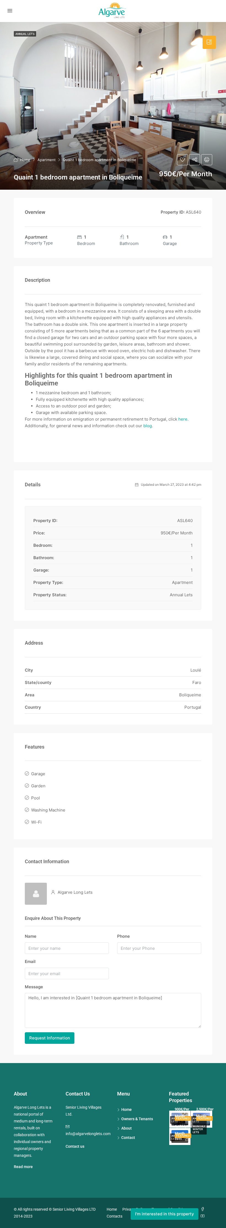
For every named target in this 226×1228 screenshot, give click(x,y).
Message (34, 986)
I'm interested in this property (164, 1213)
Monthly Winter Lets (199, 1129)
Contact (128, 1137)
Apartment (46, 160)
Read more (23, 1166)
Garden (38, 785)
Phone (123, 936)
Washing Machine (48, 810)
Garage (38, 773)
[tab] (209, 42)
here (182, 419)
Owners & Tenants (137, 1119)
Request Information (49, 1038)
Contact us (75, 1146)
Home (25, 160)
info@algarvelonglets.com (88, 1134)
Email (30, 961)
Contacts (114, 1216)
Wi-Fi (36, 822)
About (126, 1128)
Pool (35, 798)
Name (30, 936)
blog (147, 425)
